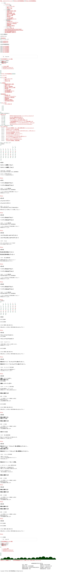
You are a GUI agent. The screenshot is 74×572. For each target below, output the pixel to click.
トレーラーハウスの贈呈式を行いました (14, 137)
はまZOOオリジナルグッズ (8, 67)
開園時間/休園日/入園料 (11, 10)
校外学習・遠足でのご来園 (10, 87)
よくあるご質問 (10, 17)
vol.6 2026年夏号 (6, 46)
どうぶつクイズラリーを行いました (13, 134)
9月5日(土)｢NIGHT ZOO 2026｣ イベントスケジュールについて (22, 115)
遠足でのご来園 (10, 15)
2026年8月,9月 (5, 41)
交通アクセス (9, 12)
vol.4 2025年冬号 (6, 48)
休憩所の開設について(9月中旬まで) (17, 118)
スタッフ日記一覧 (10, 28)
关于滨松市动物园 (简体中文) (10, 31)
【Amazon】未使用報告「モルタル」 (13, 132)
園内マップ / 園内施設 (11, 14)
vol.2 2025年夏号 (6, 50)
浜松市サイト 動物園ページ (5, 560)
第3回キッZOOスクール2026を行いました (14, 139)
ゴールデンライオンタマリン (12, 22)
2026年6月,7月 (5, 42)
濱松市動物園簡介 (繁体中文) (10, 32)
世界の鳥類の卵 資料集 (9, 100)
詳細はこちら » (4, 61)
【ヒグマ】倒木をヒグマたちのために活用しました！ (16, 136)
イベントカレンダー (11, 6)
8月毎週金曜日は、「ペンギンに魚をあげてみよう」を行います (22, 122)
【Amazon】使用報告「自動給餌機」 (13, 140)
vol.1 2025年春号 (6, 52)
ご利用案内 (8, 9)
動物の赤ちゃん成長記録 (11, 23)
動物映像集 (9, 24)
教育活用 (8, 16)
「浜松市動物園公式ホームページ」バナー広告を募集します (21, 121)
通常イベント (9, 7)
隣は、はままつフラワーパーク (6, 0)
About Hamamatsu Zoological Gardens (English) (13, 29)
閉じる (1, 178)
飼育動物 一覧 (9, 21)
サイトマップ (38, 560)
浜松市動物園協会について (18, 560)
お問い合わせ (32, 560)
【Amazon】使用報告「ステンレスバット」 (14, 133)
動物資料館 (8, 20)
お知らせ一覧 (9, 8)
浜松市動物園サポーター (11, 18)
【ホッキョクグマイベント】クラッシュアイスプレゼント (21, 124)
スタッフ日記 (8, 26)
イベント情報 (8, 5)
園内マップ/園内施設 (9, 86)
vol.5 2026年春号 (6, 47)
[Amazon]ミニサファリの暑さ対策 (12, 129)
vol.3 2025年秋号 (6, 49)
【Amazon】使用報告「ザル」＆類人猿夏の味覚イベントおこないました (20, 127)
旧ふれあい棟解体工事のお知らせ (16, 117)
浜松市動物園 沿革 (11, 13)
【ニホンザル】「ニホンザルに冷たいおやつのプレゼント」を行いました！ (20, 130)
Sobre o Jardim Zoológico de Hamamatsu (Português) (14, 30)
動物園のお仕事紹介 (11, 25)
